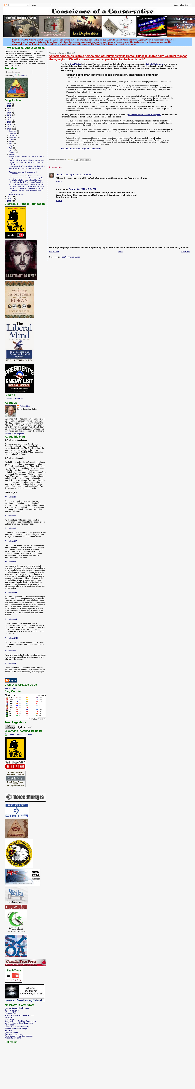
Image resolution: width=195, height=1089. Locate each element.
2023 (9, 106)
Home (120, 252)
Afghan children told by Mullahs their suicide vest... (26, 176)
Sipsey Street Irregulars (14, 1034)
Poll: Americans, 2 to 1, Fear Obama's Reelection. (26, 182)
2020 (9, 113)
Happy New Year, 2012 (16, 194)
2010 (9, 199)
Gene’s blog (9, 1017)
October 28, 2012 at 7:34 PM (82, 189)
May (10, 146)
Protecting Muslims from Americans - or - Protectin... (27, 166)
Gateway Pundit (11, 1014)
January (12, 154)
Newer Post (54, 252)
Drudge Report (10, 1012)
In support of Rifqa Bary (14, 398)
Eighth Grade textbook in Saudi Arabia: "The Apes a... (27, 188)
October (12, 135)
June (11, 144)
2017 (9, 120)
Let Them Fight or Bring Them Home (19, 1023)
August (11, 139)
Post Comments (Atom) (70, 257)
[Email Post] (75, 159)
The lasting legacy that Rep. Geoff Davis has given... (27, 186)
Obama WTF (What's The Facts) (17, 1027)
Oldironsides (25, 406)
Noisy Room (9, 1025)
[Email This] (78, 160)
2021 (9, 110)
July (10, 141)
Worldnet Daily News (13, 1038)
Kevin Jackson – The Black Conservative (20, 1021)
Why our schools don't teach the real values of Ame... (27, 184)
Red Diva (8, 1030)
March (11, 150)
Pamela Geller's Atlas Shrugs (16, 1028)
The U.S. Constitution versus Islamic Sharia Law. (25, 180)
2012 (9, 129)
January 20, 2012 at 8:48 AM (78, 174)
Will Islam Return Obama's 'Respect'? (144, 115)
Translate (23, 76)
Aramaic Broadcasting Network (17, 1008)
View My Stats (10, 688)
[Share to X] (83, 160)
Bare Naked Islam (12, 1010)
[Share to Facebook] (86, 160)
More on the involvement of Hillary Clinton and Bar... (26, 160)
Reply (59, 181)
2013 (9, 126)
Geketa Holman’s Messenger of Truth (19, 1015)
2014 (9, 124)
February (12, 152)
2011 (9, 196)
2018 (9, 117)
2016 (9, 122)
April (10, 148)
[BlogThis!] (81, 160)
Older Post (185, 252)
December (13, 131)
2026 (9, 104)
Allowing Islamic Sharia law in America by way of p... (26, 178)
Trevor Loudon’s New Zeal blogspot (18, 1036)
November (13, 133)
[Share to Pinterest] (89, 160)
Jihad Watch (75, 64)
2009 (9, 201)
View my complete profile (14, 434)
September (13, 137)
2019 (9, 115)
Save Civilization (11, 1032)
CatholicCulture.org (154, 64)
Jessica (60, 174)
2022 (9, 108)
